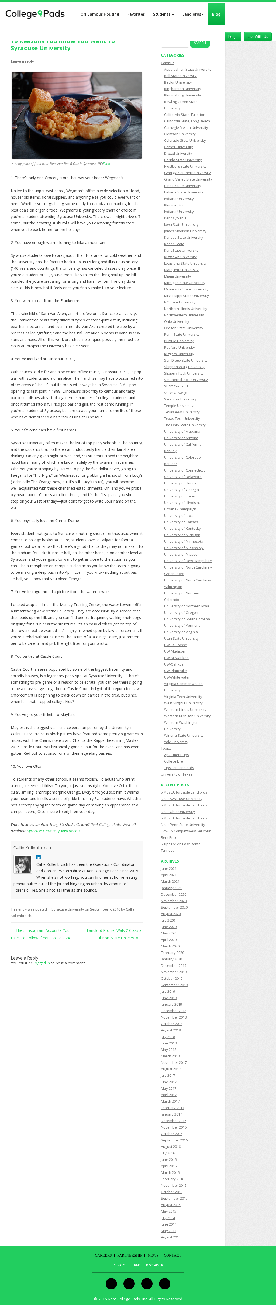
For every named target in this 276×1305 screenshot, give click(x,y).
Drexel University (178, 153)
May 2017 (168, 1088)
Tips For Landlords (179, 767)
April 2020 (169, 939)
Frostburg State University (185, 166)
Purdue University (179, 340)
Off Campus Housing (100, 14)
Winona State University (183, 735)
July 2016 (168, 1153)
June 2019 (169, 997)
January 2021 (171, 887)
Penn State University (181, 334)
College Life (173, 761)
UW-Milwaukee (176, 657)
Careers (103, 1256)
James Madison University (185, 231)
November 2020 (174, 900)
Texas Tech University (182, 418)
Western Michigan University (187, 716)
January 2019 (171, 1004)
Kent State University (181, 250)
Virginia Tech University (183, 696)
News (153, 1256)
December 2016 (173, 1120)
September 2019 (174, 984)
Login (233, 36)
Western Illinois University (185, 709)
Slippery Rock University (183, 373)
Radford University (179, 347)
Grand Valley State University (188, 179)
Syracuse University (67, 909)
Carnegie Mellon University (186, 127)
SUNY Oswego (175, 392)
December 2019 (173, 965)
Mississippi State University (186, 295)
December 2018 (173, 1010)
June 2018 (169, 1043)
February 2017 (172, 1107)
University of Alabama (182, 431)
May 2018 (168, 1049)
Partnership (129, 1256)
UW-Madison (174, 651)
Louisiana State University (185, 263)
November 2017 (174, 1062)
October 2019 (171, 978)
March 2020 (170, 946)
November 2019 (174, 972)
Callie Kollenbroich (32, 848)
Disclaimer (154, 1265)
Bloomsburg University (182, 95)
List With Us (257, 36)
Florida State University (183, 159)
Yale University (176, 741)
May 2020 (168, 933)
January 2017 (171, 1114)
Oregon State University (183, 328)
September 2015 (174, 1198)
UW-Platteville (175, 670)
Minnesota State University (186, 289)
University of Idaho (179, 496)
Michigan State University (184, 282)
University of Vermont (182, 625)
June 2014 (169, 1224)
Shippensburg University (184, 366)
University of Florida (180, 483)
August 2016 (171, 1146)
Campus (167, 62)
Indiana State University (183, 192)
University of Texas (176, 774)
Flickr (107, 163)
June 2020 (169, 926)
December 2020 (173, 894)
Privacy (119, 1265)
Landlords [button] (191, 14)
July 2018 (168, 1036)
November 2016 (174, 1127)
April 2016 (169, 1166)
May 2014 (168, 1230)
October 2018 (171, 1023)
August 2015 (171, 1204)
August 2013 (171, 1237)
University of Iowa (179, 515)
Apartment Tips (176, 754)
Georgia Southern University (187, 172)
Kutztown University (180, 256)
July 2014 (168, 1217)
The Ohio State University (185, 425)
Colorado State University (185, 140)
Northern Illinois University (185, 308)
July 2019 (168, 991)
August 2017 (171, 1069)
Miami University (177, 276)
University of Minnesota (183, 541)
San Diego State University (186, 360)
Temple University (179, 405)
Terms (135, 1265)
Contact (172, 1256)
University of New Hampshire (188, 560)
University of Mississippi (184, 547)
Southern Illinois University (186, 379)
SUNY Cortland (176, 386)
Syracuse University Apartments (54, 830)
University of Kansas (181, 522)
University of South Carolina (187, 619)
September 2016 (174, 1140)
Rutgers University (179, 353)
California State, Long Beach (187, 121)
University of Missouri (182, 554)
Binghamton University (182, 88)
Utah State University (181, 638)
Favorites (136, 14)
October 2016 (171, 1133)
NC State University (179, 302)
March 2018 (170, 1056)
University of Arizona (181, 437)
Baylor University (178, 82)
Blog (216, 14)
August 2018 (171, 1030)
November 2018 (174, 1017)
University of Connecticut (184, 470)
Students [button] (162, 14)
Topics (166, 748)
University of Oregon (181, 612)
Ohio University (176, 321)
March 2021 (170, 881)
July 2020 (168, 920)
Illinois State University (182, 185)
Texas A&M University (182, 412)
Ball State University (180, 75)
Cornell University (178, 146)
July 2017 (168, 1075)
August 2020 (171, 913)
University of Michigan (182, 534)
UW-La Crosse (175, 644)
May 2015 (168, 1211)
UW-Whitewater (177, 677)
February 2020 (172, 952)
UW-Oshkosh (175, 664)
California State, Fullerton (184, 114)
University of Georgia (181, 489)
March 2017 (170, 1101)
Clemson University (180, 133)
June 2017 (169, 1081)
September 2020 (174, 907)
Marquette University (181, 269)
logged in (42, 962)
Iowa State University (181, 224)
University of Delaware (183, 476)
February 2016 (172, 1178)
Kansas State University (183, 237)
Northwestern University (184, 315)
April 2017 (169, 1094)
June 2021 (169, 868)
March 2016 (170, 1172)
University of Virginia (181, 631)
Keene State (174, 243)
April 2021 (169, 875)
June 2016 (169, 1159)
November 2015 (174, 1185)
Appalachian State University (187, 69)
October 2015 (171, 1191)
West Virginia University (183, 703)
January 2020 (171, 959)
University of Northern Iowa (186, 606)
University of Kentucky (182, 528)
